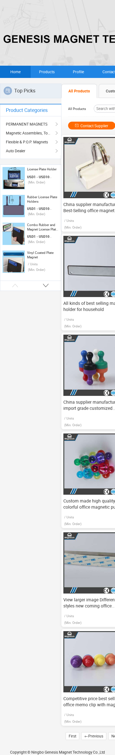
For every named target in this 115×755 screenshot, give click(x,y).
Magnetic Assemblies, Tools (29, 133)
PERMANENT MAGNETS (26, 124)
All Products (77, 109)
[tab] (79, 91)
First (72, 736)
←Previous (93, 736)
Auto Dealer (15, 151)
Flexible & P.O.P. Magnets (27, 142)
